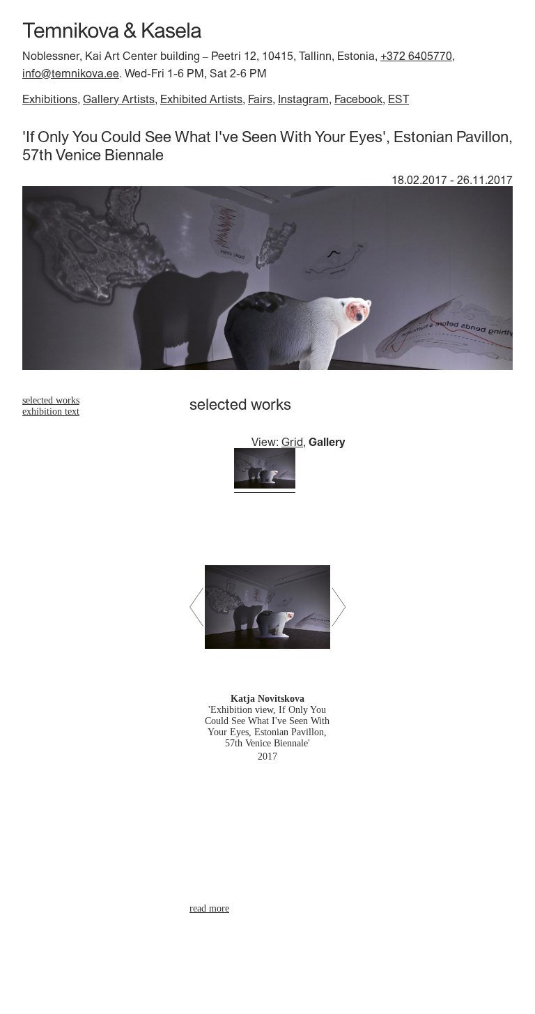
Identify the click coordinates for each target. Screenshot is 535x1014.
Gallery (327, 442)
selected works (50, 400)
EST (398, 99)
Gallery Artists (119, 99)
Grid (292, 442)
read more (209, 908)
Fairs (260, 99)
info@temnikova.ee (70, 73)
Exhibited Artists (201, 99)
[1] (264, 469)
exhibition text (50, 411)
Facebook (358, 99)
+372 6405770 (416, 55)
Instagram (303, 99)
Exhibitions (49, 99)
